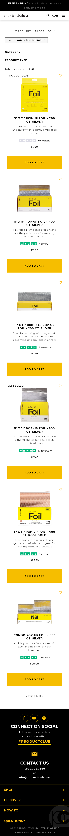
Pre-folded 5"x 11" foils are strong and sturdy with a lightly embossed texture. (34, 130)
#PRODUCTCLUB (34, 741)
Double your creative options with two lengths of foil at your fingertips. (34, 646)
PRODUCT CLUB (28, 828)
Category (12, 51)
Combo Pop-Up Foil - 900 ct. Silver (34, 637)
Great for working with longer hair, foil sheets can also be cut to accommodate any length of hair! (34, 336)
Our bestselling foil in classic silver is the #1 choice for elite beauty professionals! (34, 440)
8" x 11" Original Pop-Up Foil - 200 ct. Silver (34, 326)
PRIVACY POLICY (46, 832)
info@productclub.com (34, 777)
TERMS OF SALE (22, 832)
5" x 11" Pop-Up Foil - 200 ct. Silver (34, 120)
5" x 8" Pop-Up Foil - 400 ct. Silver (34, 223)
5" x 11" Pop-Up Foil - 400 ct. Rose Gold (34, 533)
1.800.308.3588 (34, 768)
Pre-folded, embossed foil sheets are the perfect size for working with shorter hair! (34, 233)
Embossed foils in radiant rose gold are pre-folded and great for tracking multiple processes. (34, 543)
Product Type (16, 60)
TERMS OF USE (50, 828)
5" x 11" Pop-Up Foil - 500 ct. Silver (34, 430)
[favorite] (60, 75)
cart (56, 15)
